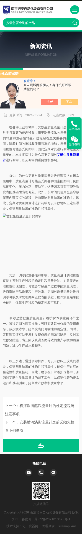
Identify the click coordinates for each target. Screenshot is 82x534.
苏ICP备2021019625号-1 (52, 519)
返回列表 (41, 445)
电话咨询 (74, 129)
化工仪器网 (30, 526)
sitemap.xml (67, 526)
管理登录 (48, 526)
